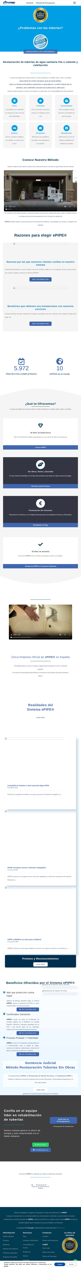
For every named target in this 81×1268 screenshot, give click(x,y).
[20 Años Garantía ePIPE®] (40, 8)
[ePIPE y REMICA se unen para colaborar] (37, 911)
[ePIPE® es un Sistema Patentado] (40, 35)
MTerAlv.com (60, 1228)
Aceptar (59, 1264)
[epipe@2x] (9, 1)
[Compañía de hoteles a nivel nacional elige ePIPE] (34, 760)
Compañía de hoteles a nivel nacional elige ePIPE (28, 786)
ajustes (6, 1266)
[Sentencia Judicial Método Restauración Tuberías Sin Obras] (40, 1094)
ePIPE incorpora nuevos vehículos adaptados (26, 868)
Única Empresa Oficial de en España (40, 657)
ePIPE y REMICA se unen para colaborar (24, 939)
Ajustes (71, 1264)
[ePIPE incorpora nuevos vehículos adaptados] (40, 837)
